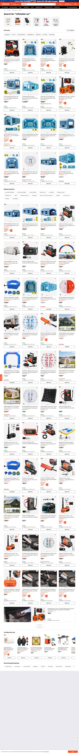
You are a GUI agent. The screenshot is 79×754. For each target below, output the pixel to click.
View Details (67, 183)
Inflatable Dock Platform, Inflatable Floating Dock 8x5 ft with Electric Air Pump (66, 444)
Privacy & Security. (46, 751)
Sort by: (68, 30)
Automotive (9, 10)
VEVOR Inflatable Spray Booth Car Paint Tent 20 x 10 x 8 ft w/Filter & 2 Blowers (11, 135)
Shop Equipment (14, 10)
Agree (73, 751)
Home (5, 10)
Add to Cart (12, 72)
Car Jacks (20, 10)
